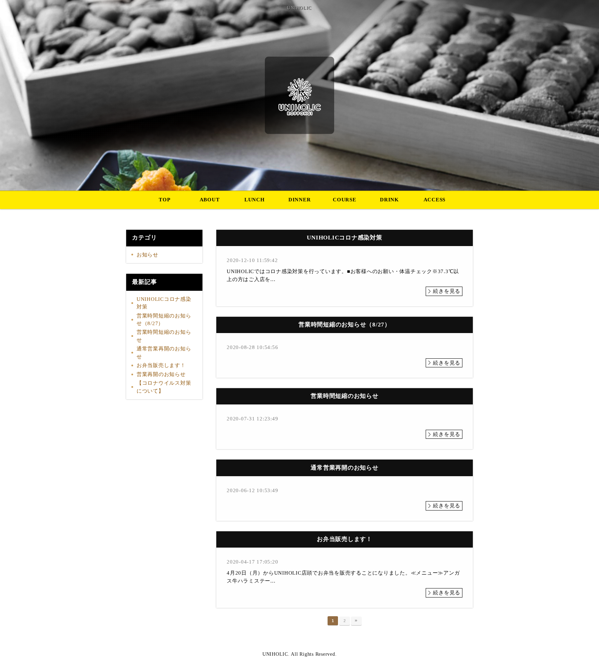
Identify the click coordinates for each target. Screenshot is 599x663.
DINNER (299, 199)
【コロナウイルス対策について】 (164, 387)
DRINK (389, 199)
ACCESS (435, 199)
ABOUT (210, 199)
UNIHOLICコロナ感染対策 (164, 303)
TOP (164, 199)
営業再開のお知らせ (161, 374)
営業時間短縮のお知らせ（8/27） (164, 319)
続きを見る (446, 291)
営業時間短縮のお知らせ (164, 336)
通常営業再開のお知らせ (164, 352)
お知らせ (147, 255)
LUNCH (254, 199)
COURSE (344, 199)
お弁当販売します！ (161, 365)
